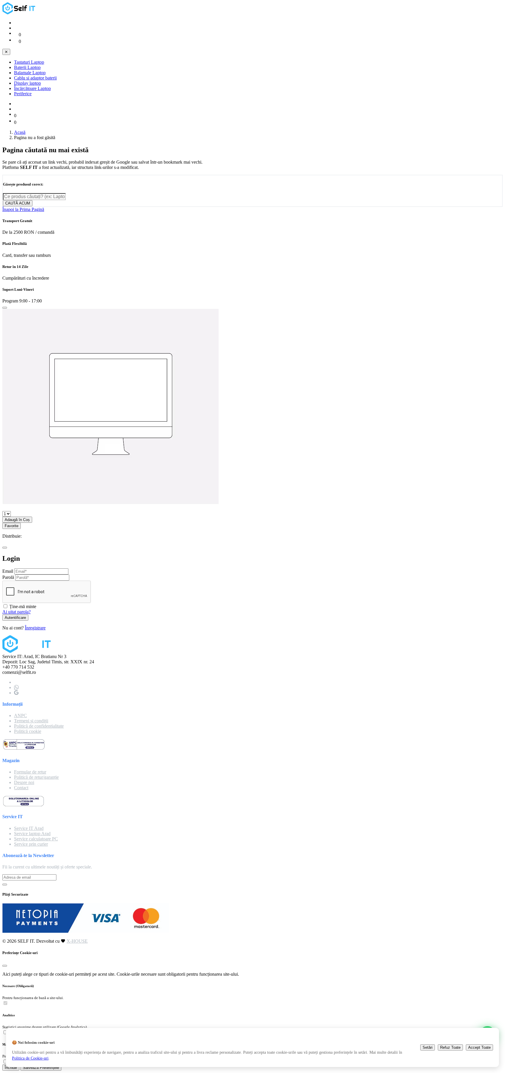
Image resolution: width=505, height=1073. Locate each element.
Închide (11, 1067)
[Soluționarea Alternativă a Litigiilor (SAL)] (23, 748)
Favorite (11, 526)
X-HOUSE (77, 941)
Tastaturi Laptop (29, 62)
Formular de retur (30, 771)
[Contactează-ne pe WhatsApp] (16, 687)
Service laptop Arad (32, 833)
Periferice (23, 93)
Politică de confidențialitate (39, 726)
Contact (21, 787)
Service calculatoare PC (36, 838)
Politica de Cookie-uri (30, 1058)
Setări (428, 1047)
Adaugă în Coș (17, 520)
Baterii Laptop (27, 67)
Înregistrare (35, 627)
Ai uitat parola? (16, 611)
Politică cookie (27, 731)
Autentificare (15, 617)
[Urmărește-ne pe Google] (16, 692)
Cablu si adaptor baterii (35, 77)
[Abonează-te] (4, 884)
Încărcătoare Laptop (32, 88)
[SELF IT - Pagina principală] (19, 12)
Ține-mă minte (22, 606)
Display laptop (27, 83)
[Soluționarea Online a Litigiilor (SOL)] (23, 805)
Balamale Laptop (30, 72)
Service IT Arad (29, 828)
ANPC (20, 715)
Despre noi (24, 782)
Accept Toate (479, 1047)
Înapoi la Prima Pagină (23, 209)
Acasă (19, 132)
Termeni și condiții (31, 720)
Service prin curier (31, 844)
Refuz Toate (450, 1047)
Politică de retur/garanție (36, 777)
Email (7, 571)
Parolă (8, 577)
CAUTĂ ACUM (17, 203)
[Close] (4, 308)
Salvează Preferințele (41, 1067)
